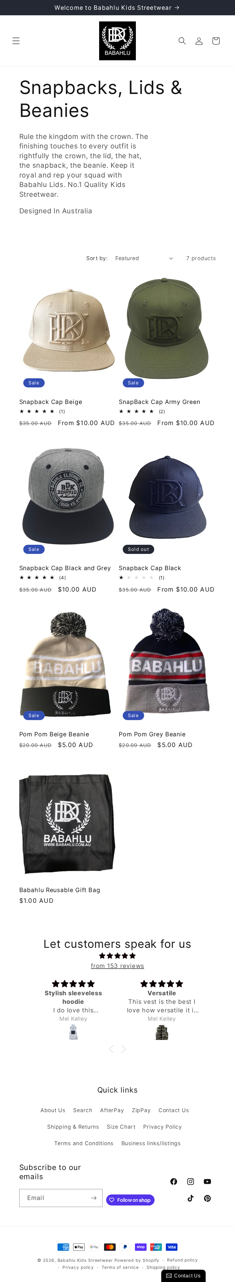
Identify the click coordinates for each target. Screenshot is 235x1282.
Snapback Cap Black (150, 568)
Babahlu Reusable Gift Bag (60, 890)
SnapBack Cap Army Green (159, 402)
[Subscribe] (93, 1198)
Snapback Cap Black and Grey (65, 568)
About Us (52, 1110)
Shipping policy (163, 1267)
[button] (16, 40)
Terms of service (120, 1267)
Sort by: (97, 258)
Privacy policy (78, 1267)
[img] (117, 956)
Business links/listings (151, 1143)
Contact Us (174, 1110)
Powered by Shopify (137, 1260)
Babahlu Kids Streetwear (85, 1260)
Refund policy (182, 1260)
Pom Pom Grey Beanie (152, 734)
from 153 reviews (117, 966)
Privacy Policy (162, 1126)
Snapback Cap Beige (50, 402)
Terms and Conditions (84, 1143)
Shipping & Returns (73, 1126)
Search (82, 1110)
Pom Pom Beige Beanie (54, 734)
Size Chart (121, 1126)
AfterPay (112, 1110)
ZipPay (141, 1110)
